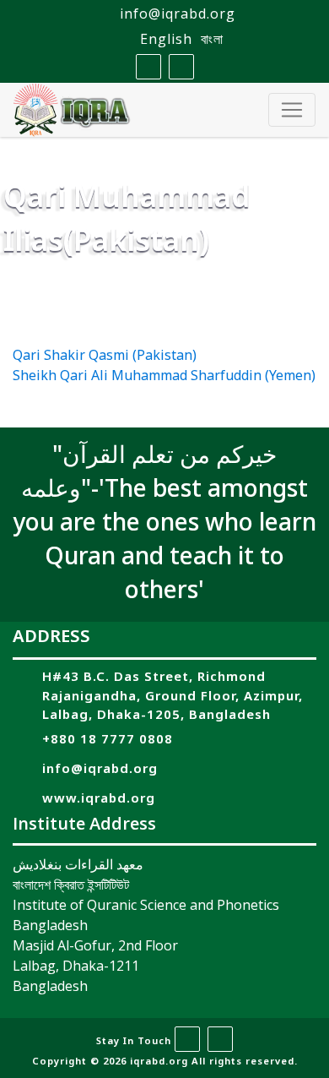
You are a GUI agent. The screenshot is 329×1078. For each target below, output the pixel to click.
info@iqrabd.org (177, 13)
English (166, 39)
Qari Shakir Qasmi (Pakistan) (105, 356)
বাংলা (212, 39)
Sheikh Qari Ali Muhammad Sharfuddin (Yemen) (164, 377)
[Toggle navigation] (292, 110)
